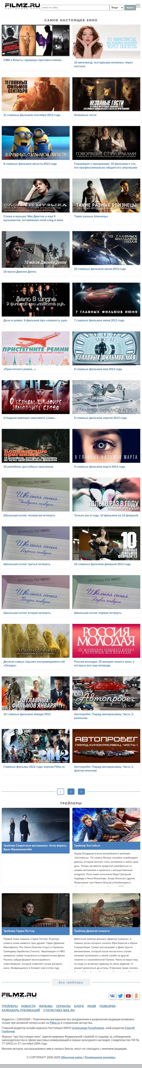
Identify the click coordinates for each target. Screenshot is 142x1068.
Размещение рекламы (100, 1057)
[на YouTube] (128, 996)
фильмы (45, 1006)
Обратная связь (72, 1057)
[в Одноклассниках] (136, 996)
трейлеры (10, 1006)
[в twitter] (120, 996)
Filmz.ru (55, 1022)
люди (91, 1006)
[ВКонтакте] (112, 996)
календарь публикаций (21, 1010)
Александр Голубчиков (88, 1028)
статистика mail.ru (59, 1010)
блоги (79, 1006)
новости (28, 1006)
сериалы (63, 1006)
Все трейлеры (71, 982)
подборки (108, 1006)
